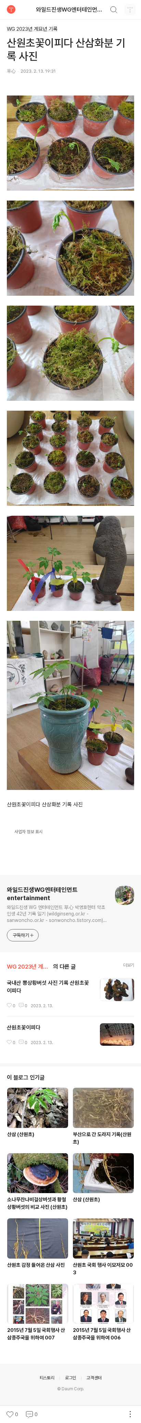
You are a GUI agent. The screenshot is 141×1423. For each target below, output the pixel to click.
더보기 (128, 965)
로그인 (70, 1377)
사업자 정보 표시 (28, 831)
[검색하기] (113, 10)
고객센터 (94, 1377)
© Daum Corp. (70, 1389)
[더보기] (130, 1414)
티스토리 (47, 1377)
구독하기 (21, 935)
